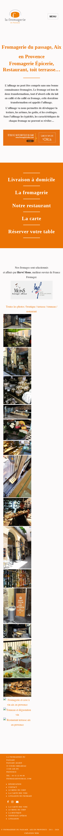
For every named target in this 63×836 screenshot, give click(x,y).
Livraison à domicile (31, 179)
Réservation (14, 784)
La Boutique (14, 813)
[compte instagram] (12, 802)
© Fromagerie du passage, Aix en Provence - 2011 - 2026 (30, 829)
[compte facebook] (8, 802)
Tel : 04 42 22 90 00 (15, 775)
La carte (31, 218)
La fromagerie (31, 192)
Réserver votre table (31, 231)
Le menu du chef (17, 790)
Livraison (13, 818)
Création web (31, 833)
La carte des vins (18, 793)
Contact (12, 787)
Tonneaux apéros (17, 815)
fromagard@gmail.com (18, 778)
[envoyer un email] (17, 802)
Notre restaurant (31, 205)
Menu (53, 16)
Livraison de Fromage (20, 796)
